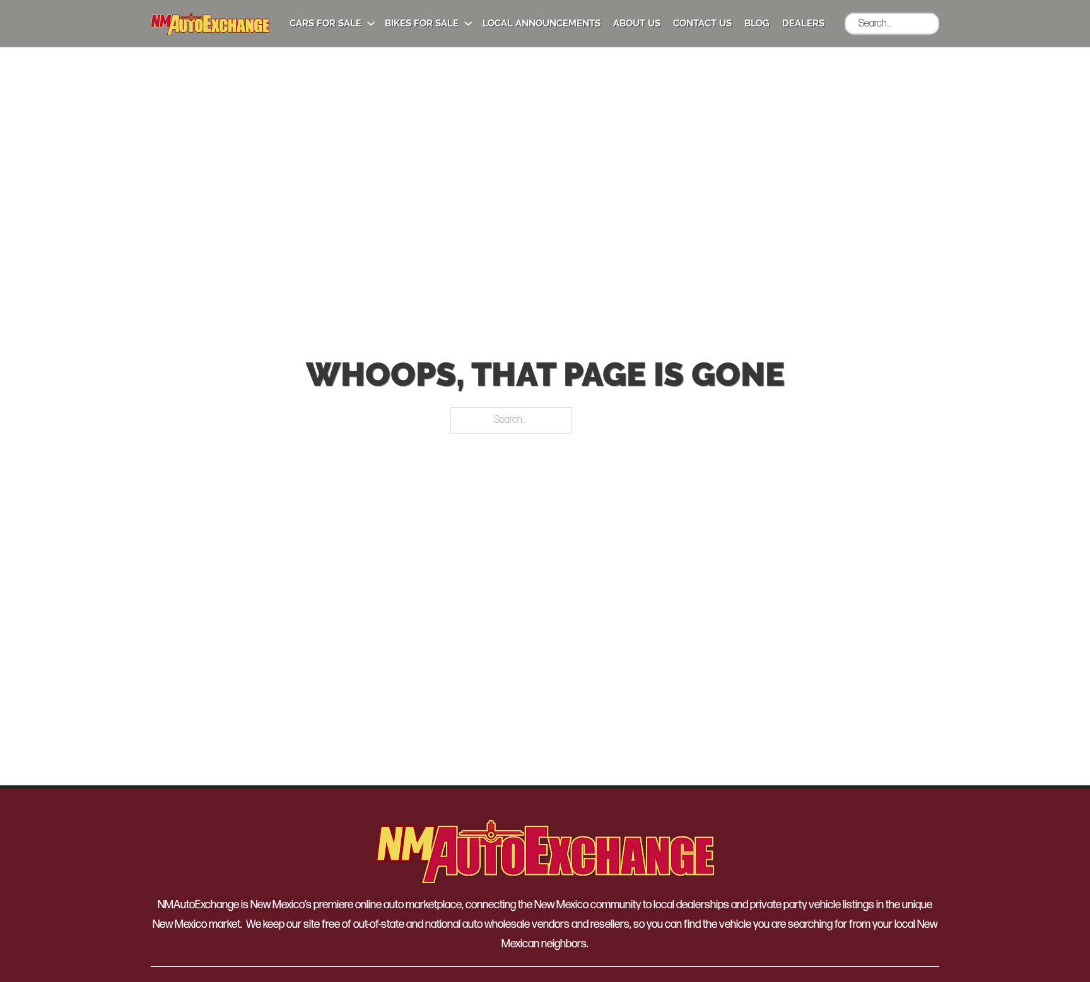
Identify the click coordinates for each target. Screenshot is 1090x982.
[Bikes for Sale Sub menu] (468, 23)
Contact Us (702, 23)
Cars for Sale (325, 23)
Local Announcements (542, 23)
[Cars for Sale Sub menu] (371, 23)
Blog (757, 23)
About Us (636, 23)
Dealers (803, 23)
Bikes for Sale (422, 23)
